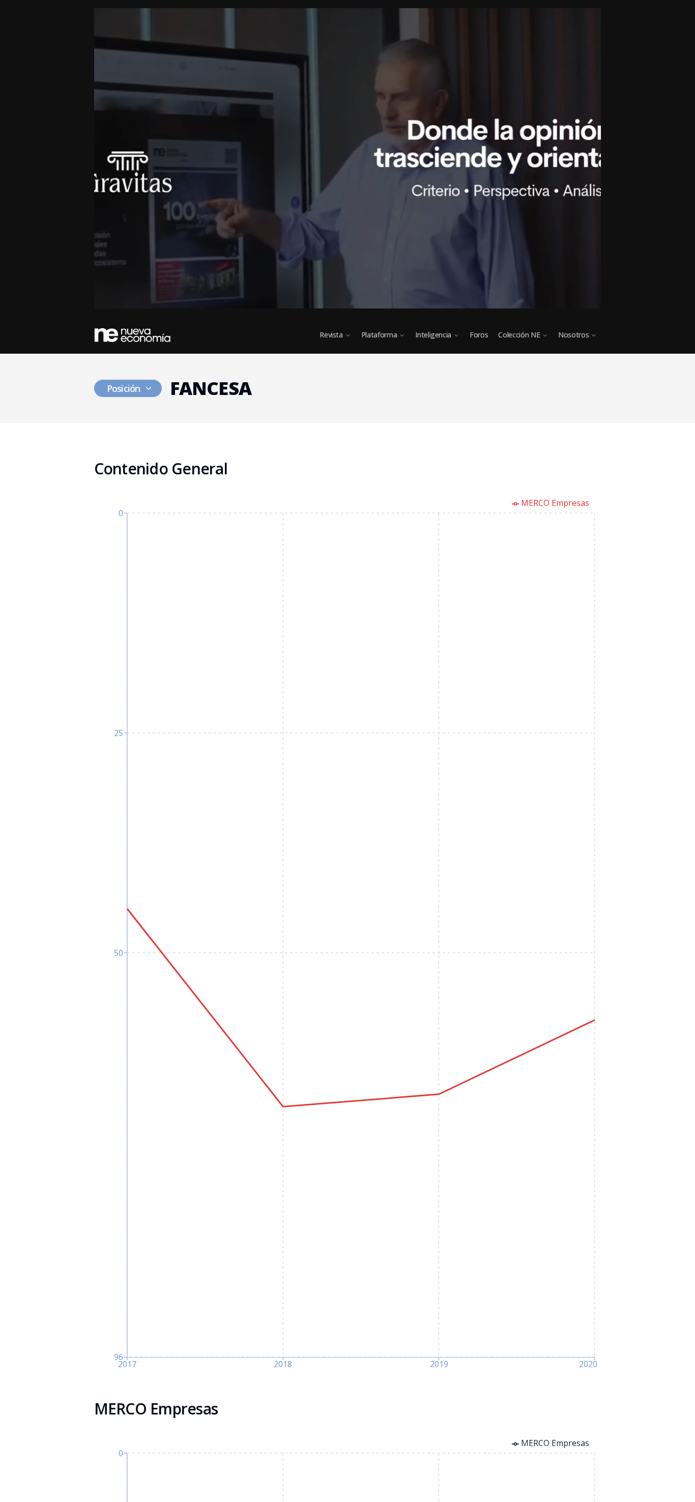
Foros (479, 334)
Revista (331, 334)
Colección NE (519, 334)
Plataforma (379, 334)
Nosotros (573, 334)
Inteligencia (433, 334)
